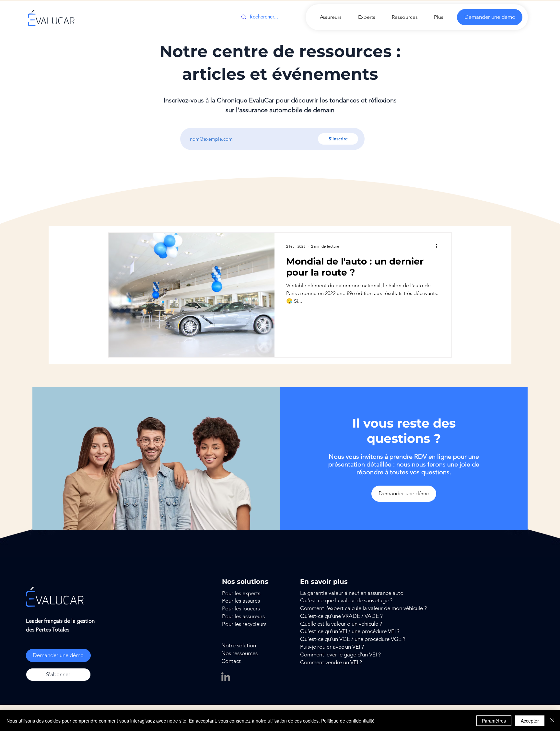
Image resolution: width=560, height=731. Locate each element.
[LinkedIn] (225, 676)
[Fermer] (552, 720)
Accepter (530, 720)
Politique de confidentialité (348, 720)
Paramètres (494, 720)
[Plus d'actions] (439, 246)
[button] (58, 674)
